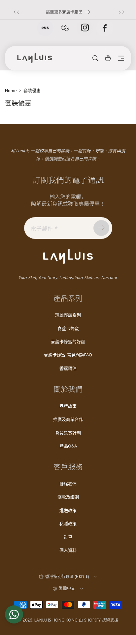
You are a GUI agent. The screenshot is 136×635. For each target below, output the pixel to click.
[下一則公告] (120, 12)
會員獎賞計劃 (68, 433)
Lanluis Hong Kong (56, 620)
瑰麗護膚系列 (68, 315)
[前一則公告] (15, 12)
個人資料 (68, 550)
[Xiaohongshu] (45, 28)
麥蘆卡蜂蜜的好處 (68, 341)
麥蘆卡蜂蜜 (68, 328)
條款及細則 (68, 497)
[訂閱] (101, 228)
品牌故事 (68, 406)
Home (11, 90)
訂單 (68, 537)
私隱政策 (68, 523)
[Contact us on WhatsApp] (14, 614)
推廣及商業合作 (68, 419)
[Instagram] (85, 28)
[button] (121, 58)
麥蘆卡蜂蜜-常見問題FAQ (68, 355)
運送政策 (68, 510)
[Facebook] (104, 28)
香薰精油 (68, 368)
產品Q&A (68, 446)
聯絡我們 (68, 484)
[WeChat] (65, 28)
